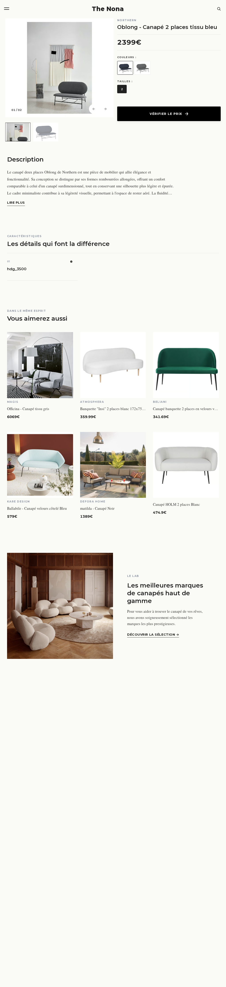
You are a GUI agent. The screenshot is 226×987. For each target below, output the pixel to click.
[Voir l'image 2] (45, 132)
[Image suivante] (105, 109)
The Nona (108, 9)
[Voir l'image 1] (17, 132)
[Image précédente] (94, 109)
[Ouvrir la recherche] (219, 8)
